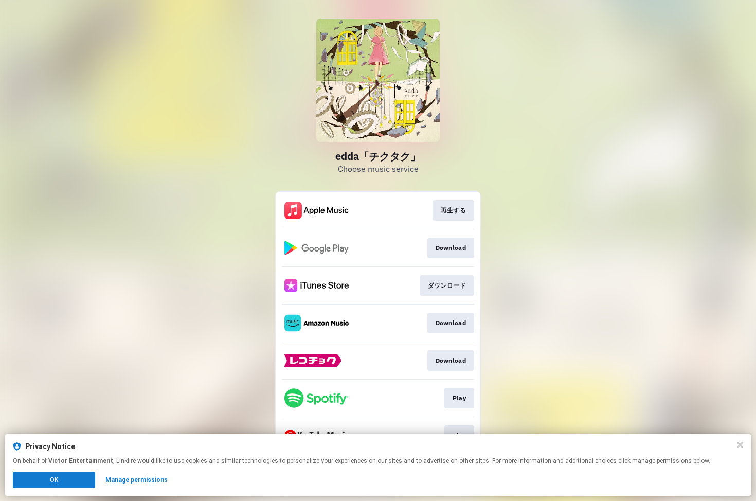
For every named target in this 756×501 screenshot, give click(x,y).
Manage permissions (136, 480)
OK (54, 480)
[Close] (740, 445)
